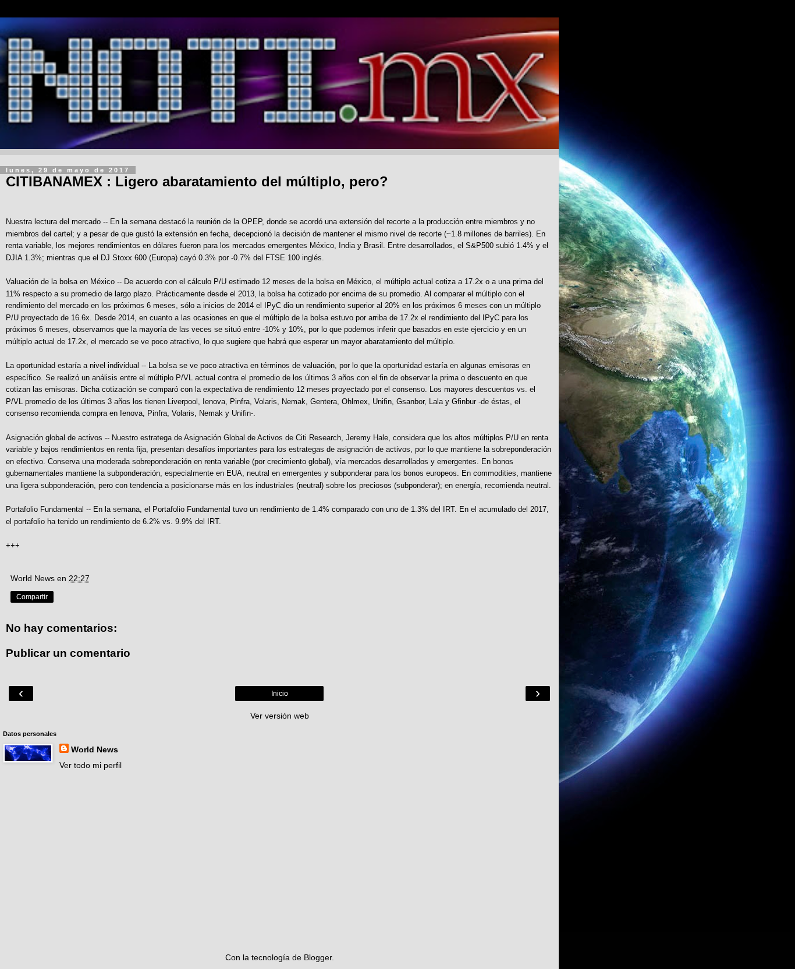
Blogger (318, 957)
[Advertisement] (279, 861)
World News (94, 749)
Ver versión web (279, 715)
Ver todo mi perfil (90, 765)
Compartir (32, 597)
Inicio (279, 693)
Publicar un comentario (68, 653)
